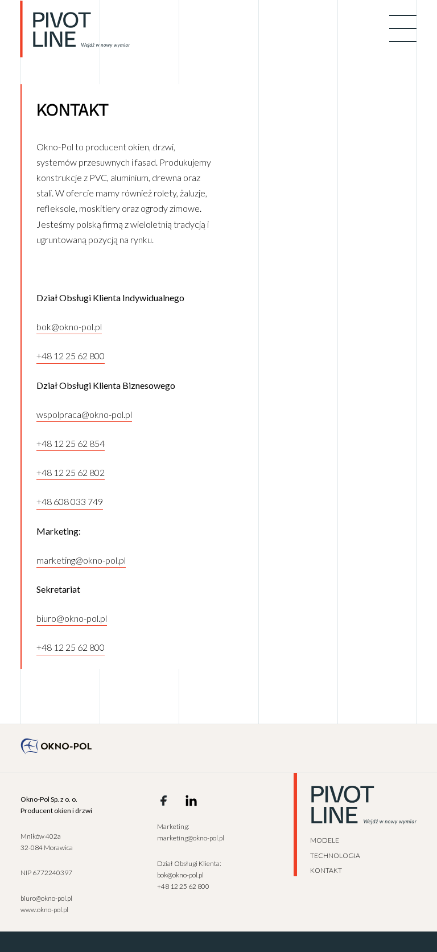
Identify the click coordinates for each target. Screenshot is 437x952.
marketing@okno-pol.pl (81, 560)
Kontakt (326, 870)
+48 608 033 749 (69, 501)
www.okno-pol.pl (44, 909)
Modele (324, 840)
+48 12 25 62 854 (70, 443)
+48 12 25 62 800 (70, 355)
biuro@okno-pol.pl (71, 618)
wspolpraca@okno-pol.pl (84, 414)
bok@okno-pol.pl (69, 326)
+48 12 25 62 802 (70, 472)
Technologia (335, 855)
